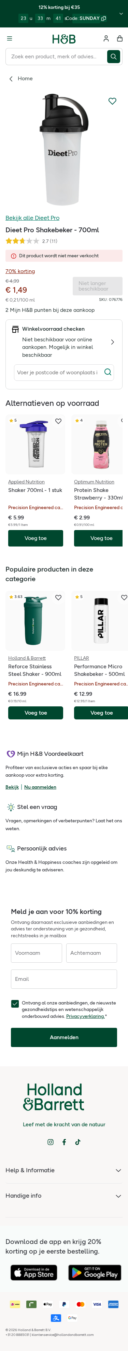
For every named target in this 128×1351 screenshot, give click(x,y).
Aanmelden (64, 1037)
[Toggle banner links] (121, 13)
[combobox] (56, 56)
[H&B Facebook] (64, 1142)
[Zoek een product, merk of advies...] (115, 56)
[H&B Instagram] (50, 1142)
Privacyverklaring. (85, 1016)
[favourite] (58, 421)
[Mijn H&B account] (106, 38)
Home (25, 78)
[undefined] (64, 149)
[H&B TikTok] (78, 1142)
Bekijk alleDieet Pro (32, 218)
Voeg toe (36, 712)
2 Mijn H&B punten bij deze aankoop (50, 310)
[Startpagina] (64, 38)
